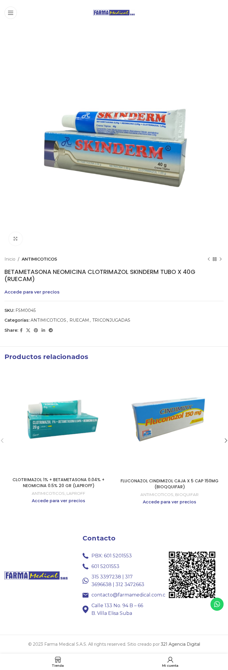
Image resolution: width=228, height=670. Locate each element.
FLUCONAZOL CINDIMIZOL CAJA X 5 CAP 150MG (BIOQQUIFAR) (169, 484)
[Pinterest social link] (36, 330)
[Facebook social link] (21, 330)
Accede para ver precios (31, 292)
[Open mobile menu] (10, 13)
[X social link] (28, 330)
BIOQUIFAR (187, 494)
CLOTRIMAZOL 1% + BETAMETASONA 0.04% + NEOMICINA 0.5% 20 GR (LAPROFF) (58, 483)
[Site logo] (114, 12)
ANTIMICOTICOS (39, 259)
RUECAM (79, 320)
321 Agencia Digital (180, 644)
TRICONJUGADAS (111, 320)
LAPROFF (75, 493)
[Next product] (221, 259)
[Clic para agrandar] (15, 238)
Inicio (9, 259)
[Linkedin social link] (43, 330)
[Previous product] (209, 259)
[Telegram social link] (51, 330)
